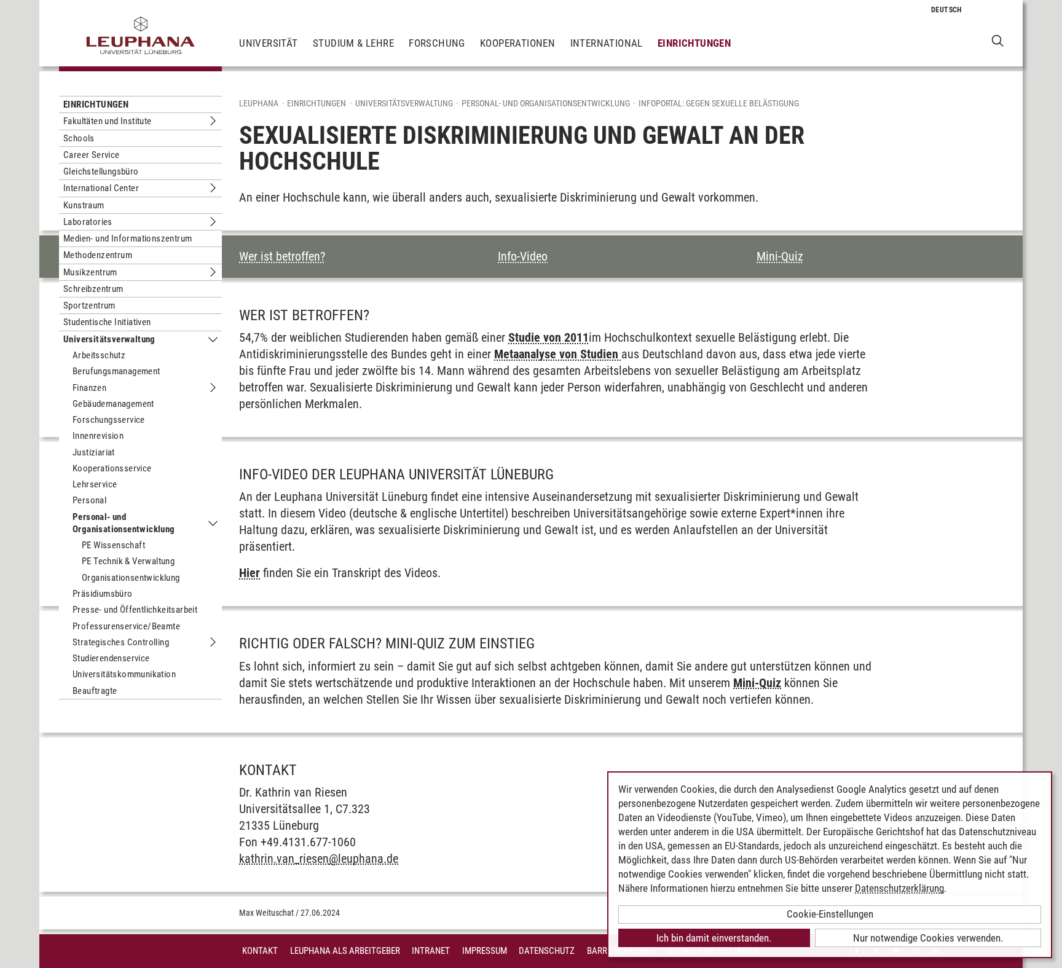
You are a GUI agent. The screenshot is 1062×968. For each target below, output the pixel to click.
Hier (249, 572)
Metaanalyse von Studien (557, 354)
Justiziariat (94, 452)
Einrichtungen (694, 43)
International (606, 43)
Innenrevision (98, 435)
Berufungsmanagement (116, 371)
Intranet (431, 950)
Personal (89, 500)
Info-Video (523, 256)
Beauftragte (95, 690)
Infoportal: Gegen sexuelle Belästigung (719, 103)
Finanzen (89, 387)
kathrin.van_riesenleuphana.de (318, 858)
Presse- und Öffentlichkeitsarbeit (135, 609)
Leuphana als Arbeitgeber (345, 950)
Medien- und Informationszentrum (127, 238)
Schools (79, 138)
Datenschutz (547, 950)
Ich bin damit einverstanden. (713, 938)
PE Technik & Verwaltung (128, 561)
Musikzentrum (90, 272)
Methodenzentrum (97, 255)
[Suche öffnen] (997, 40)
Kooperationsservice (112, 468)
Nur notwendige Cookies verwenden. (928, 938)
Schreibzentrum (93, 288)
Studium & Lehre (353, 43)
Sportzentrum (89, 305)
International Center (101, 188)
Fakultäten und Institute (107, 121)
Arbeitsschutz (99, 355)
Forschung (437, 43)
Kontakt (260, 950)
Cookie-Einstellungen (830, 914)
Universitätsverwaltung (109, 339)
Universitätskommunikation (124, 674)
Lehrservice (95, 484)
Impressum (484, 950)
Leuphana (258, 103)
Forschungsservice (109, 419)
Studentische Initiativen (107, 322)
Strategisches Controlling (121, 642)
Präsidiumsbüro (103, 593)
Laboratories (87, 221)
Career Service (91, 154)
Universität (268, 43)
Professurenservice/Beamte (126, 626)
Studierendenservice (111, 658)
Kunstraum (83, 205)
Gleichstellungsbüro (101, 171)
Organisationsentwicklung (131, 577)
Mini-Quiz (780, 256)
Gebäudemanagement (113, 403)
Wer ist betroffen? (282, 256)
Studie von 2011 (548, 337)
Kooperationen (517, 43)
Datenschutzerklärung (899, 888)
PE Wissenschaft (113, 545)
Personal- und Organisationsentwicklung (124, 523)
